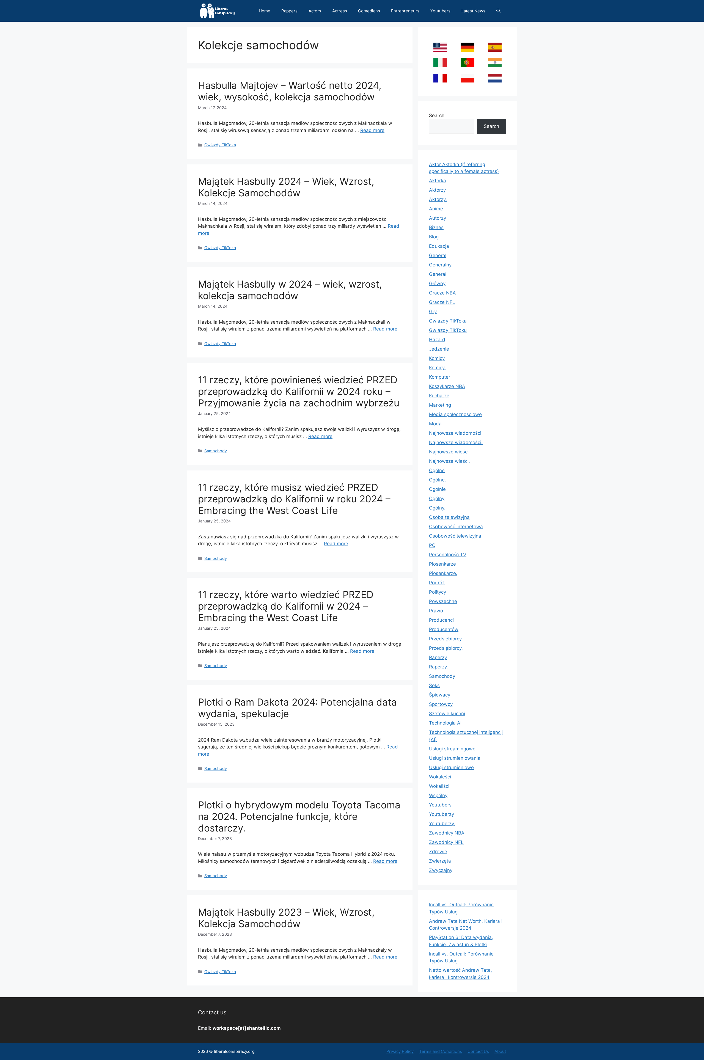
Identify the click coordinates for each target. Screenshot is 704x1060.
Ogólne (437, 470)
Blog (434, 236)
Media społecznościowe (455, 414)
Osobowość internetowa (456, 526)
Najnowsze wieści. (449, 461)
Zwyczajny (440, 870)
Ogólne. (437, 480)
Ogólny (436, 498)
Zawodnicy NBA (446, 833)
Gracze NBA (442, 293)
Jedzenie (439, 349)
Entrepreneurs (405, 10)
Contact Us (478, 1051)
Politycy (437, 592)
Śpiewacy (439, 695)
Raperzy (438, 657)
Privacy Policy (400, 1051)
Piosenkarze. (443, 573)
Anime (436, 208)
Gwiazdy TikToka (220, 144)
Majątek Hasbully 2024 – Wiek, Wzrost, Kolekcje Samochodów (286, 187)
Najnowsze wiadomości (455, 433)
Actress (339, 10)
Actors (315, 10)
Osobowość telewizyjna (455, 536)
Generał (437, 274)
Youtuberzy (441, 814)
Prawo (436, 610)
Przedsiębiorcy (445, 638)
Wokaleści (440, 777)
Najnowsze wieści (449, 452)
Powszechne (443, 601)
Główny (437, 283)
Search (436, 115)
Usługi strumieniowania (454, 758)
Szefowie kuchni (447, 713)
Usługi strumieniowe (451, 767)
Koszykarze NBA (447, 386)
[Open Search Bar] (498, 11)
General (437, 255)
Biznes (436, 227)
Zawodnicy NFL (446, 842)
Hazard (437, 339)
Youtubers (440, 10)
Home (264, 10)
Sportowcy (441, 704)
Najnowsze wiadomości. (456, 442)
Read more (372, 130)
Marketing (440, 405)
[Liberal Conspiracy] (217, 11)
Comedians (369, 10)
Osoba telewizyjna (449, 517)
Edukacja (439, 246)
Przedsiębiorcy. (446, 648)
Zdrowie (438, 851)
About (500, 1051)
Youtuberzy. (442, 823)
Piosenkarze (442, 564)
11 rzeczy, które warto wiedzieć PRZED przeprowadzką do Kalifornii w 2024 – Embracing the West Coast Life (285, 606)
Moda (435, 423)
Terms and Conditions (440, 1051)
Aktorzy (437, 190)
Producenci (441, 620)
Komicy (437, 358)
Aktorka (437, 180)
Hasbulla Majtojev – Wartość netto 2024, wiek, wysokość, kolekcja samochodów (289, 91)
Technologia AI (445, 723)
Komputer (439, 377)
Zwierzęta (440, 861)
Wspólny (438, 795)
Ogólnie (437, 489)
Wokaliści (439, 786)
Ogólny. (437, 508)
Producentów (443, 629)
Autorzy (437, 218)
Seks (434, 685)
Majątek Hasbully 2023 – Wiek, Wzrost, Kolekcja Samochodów (286, 917)
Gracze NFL (442, 302)
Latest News (473, 10)
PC (432, 545)
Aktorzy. (438, 199)
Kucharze (439, 395)
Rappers (289, 10)
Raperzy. (438, 667)
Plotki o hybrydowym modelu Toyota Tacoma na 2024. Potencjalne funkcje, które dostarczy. (299, 816)
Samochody (215, 450)
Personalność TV (447, 554)
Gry (433, 311)
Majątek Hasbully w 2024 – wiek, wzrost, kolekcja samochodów (290, 289)
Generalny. (441, 265)
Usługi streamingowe (452, 748)
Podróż (437, 582)
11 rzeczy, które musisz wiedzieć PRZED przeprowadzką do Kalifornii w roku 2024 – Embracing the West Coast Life (294, 498)
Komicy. (437, 367)
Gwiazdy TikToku (448, 330)
